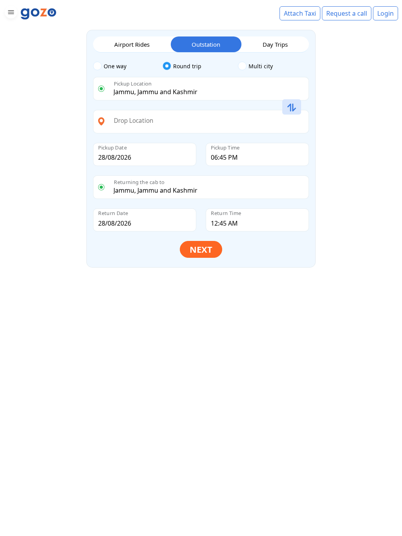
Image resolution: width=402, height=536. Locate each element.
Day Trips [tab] (275, 44)
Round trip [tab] (187, 66)
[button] (10, 13)
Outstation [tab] (206, 44)
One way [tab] (115, 66)
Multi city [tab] (261, 66)
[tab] (128, 66)
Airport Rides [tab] (132, 44)
